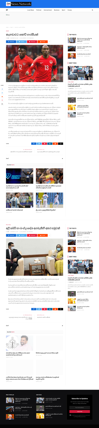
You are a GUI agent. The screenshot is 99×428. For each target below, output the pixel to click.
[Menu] (7, 10)
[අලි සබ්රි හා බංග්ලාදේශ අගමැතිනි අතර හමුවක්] (34, 257)
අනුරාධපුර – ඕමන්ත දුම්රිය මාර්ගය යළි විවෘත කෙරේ (84, 47)
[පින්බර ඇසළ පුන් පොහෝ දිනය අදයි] (49, 343)
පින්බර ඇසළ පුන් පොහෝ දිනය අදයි (47, 353)
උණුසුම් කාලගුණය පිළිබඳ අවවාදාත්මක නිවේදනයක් (82, 106)
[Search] (92, 10)
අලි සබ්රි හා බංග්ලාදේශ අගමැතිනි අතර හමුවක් (21, 151)
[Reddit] (2, 96)
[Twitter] (2, 92)
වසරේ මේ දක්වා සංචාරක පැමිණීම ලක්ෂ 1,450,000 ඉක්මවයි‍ (80, 85)
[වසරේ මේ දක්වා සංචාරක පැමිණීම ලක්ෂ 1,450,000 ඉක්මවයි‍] (80, 73)
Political (38, 10)
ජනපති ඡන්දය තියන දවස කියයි (84, 54)
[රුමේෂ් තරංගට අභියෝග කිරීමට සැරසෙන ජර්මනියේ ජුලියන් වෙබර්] (49, 176)
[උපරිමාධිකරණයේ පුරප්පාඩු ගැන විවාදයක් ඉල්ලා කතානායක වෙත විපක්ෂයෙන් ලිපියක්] (19, 367)
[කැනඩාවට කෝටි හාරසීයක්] (34, 63)
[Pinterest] (2, 100)
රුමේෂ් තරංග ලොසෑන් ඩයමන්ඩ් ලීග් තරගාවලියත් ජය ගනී (17, 187)
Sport (63, 10)
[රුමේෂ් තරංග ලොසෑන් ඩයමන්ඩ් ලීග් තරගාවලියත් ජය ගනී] (19, 176)
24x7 (8, 38)
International (48, 10)
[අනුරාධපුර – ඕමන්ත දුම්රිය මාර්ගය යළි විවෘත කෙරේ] (72, 48)
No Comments (24, 38)
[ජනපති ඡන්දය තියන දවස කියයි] (72, 56)
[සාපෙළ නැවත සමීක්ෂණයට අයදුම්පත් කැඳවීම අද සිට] (49, 367)
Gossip (70, 10)
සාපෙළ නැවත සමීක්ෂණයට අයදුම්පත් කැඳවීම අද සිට (47, 378)
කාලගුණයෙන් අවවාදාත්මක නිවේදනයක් (83, 113)
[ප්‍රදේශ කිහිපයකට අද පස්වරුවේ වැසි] (72, 100)
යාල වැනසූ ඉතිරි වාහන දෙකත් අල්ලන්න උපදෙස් (48, 151)
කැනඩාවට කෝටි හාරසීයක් (43, 317)
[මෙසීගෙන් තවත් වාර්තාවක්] (19, 200)
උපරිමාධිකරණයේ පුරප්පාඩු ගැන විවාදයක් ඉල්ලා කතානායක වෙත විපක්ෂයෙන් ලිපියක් (19, 378)
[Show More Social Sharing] (49, 41)
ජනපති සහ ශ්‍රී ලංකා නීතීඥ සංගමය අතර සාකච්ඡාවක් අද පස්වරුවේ (18, 354)
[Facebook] (2, 89)
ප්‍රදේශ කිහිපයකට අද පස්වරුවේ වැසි (85, 98)
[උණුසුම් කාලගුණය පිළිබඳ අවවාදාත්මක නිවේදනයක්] (72, 107)
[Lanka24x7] (18, 4)
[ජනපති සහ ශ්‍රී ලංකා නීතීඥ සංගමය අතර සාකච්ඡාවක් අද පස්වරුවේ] (19, 343)
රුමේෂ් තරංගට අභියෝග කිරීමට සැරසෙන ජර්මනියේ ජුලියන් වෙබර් (48, 187)
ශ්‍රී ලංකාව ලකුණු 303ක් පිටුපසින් (46, 210)
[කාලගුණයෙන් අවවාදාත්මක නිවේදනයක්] (72, 114)
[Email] (2, 103)
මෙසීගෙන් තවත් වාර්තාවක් (14, 210)
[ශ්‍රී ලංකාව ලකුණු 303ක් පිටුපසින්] (49, 200)
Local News (30, 10)
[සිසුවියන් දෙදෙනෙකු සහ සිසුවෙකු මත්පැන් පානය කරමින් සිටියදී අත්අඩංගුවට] (72, 40)
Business (56, 10)
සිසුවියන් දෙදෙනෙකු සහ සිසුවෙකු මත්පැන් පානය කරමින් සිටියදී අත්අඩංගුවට (84, 40)
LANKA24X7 (71, 88)
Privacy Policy (78, 416)
